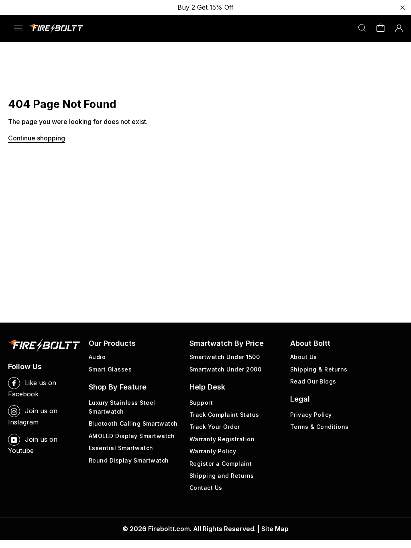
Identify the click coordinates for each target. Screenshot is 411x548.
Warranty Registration (222, 439)
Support (201, 402)
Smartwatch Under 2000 (225, 369)
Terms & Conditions (319, 426)
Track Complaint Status (224, 414)
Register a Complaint (220, 463)
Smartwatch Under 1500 (224, 356)
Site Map (275, 529)
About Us (303, 356)
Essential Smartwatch (121, 447)
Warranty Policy (212, 451)
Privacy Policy (311, 414)
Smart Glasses (110, 369)
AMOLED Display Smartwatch (132, 435)
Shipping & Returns (319, 369)
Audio (97, 356)
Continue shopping (36, 138)
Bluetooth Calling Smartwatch (133, 423)
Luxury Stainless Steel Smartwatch (122, 407)
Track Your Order (214, 426)
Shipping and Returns (221, 475)
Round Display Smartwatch (129, 460)
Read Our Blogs (313, 381)
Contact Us (205, 487)
